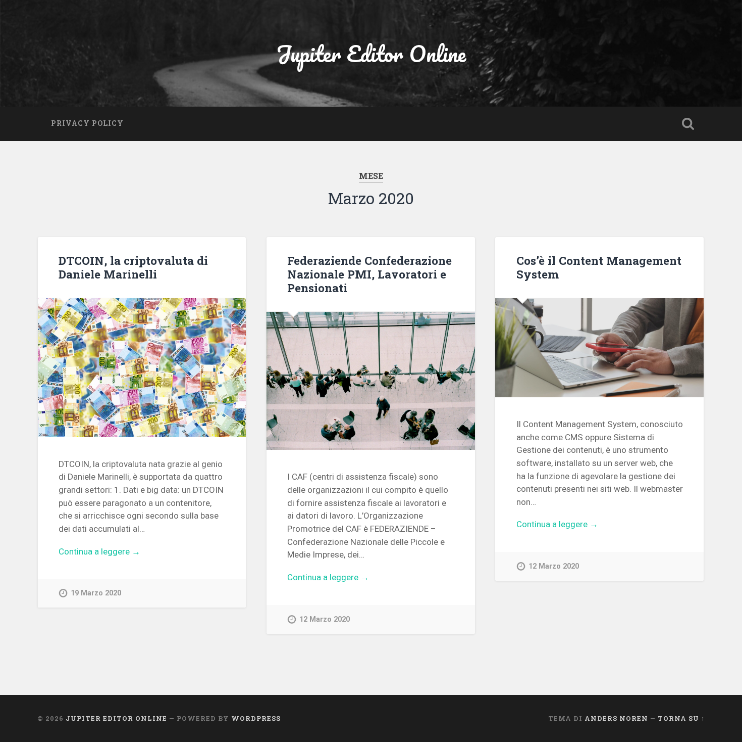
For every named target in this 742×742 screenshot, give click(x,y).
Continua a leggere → (99, 551)
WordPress (256, 718)
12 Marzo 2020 (324, 619)
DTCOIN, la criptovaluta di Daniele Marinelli (133, 267)
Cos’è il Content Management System (598, 267)
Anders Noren (616, 718)
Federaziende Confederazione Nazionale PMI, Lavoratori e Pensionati (369, 274)
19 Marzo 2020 (96, 593)
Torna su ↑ (681, 718)
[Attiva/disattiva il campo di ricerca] (688, 124)
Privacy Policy (87, 123)
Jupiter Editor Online (371, 53)
